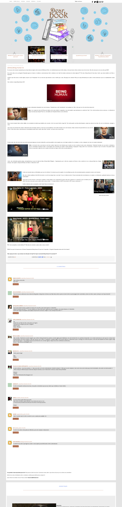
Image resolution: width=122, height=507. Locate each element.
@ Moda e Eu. (16, 351)
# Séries (48, 257)
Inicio (11, 1)
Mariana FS (15, 384)
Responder (15, 284)
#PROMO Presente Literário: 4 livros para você (15, 56)
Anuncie (28, 1)
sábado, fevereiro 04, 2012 (22, 397)
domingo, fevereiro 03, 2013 (26, 441)
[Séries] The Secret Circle (37, 55)
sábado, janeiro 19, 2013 (20, 427)
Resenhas (33, 1)
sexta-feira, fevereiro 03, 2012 (27, 278)
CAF (14, 427)
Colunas (39, 1)
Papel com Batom (17, 319)
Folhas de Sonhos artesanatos (20, 366)
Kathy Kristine (16, 441)
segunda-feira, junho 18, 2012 (23, 414)
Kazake (14, 414)
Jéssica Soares (16, 336)
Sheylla (15, 397)
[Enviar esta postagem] (51, 257)
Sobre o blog (17, 1)
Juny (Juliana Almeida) (18, 305)
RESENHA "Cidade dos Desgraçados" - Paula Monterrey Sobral (103, 56)
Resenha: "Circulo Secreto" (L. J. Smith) (59, 55)
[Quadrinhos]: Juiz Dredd (81, 55)
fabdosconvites (17, 278)
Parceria (23, 1)
